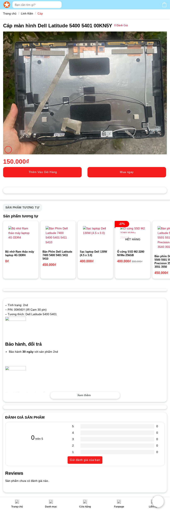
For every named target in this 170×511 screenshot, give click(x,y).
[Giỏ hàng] (164, 4)
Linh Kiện (27, 13)
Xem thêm (84, 395)
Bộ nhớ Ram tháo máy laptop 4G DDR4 (19, 253)
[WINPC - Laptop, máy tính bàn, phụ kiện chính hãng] (6, 4)
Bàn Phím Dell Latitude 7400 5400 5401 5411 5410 (57, 255)
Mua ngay (127, 172)
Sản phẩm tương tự (22, 207)
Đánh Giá (121, 25)
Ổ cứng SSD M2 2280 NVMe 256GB (130, 253)
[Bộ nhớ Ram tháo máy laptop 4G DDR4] (20, 235)
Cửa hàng (85, 506)
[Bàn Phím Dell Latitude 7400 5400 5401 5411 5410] (58, 235)
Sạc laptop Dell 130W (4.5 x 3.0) (93, 253)
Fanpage (119, 506)
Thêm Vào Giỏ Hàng (43, 172)
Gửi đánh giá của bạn (85, 459)
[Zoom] (8, 149)
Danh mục (51, 506)
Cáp (40, 13)
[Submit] (58, 4)
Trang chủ (17, 506)
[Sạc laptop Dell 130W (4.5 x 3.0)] (95, 235)
